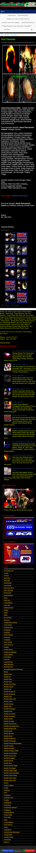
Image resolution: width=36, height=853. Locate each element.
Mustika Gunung (8, 704)
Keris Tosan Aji (8, 645)
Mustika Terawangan (10, 768)
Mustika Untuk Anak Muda (11, 773)
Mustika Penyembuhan (10, 753)
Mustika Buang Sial (9, 694)
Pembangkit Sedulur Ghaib (20, 389)
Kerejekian (7, 640)
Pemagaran (7, 795)
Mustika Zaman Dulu (10, 780)
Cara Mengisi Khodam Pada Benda (23, 442)
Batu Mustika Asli (23, 15)
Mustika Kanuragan (9, 709)
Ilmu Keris (7, 620)
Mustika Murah (8, 736)
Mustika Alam (8, 682)
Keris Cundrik (8, 642)
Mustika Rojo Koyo (20, 196)
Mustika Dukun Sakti (10, 699)
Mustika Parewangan (10, 741)
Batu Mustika (8, 583)
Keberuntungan (8, 635)
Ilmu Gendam (8, 617)
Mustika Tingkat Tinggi (10, 770)
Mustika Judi (7, 706)
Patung (6, 788)
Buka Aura (7, 600)
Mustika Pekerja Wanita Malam (13, 743)
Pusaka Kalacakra (18, 402)
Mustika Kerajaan (9, 721)
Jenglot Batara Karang (10, 622)
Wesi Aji (6, 842)
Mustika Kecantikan (9, 714)
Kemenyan (7, 637)
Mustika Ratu (8, 763)
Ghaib (5, 612)
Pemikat (6, 800)
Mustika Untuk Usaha (10, 778)
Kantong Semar (8, 627)
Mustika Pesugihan (9, 758)
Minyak (6, 672)
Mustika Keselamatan (10, 723)
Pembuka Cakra (8, 797)
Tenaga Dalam (14, 34)
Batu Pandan (7, 585)
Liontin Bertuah (8, 662)
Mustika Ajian (8, 679)
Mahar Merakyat (8, 664)
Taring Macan (8, 830)
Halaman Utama (8, 850)
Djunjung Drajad (8, 607)
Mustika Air (7, 677)
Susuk (6, 827)
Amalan (6, 573)
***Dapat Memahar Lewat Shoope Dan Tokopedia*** (17, 26)
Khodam (6, 647)
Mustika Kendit (8, 719)
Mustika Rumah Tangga (10, 765)
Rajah (5, 820)
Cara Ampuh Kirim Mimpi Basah (22, 455)
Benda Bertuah (8, 595)
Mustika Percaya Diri (10, 756)
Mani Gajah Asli (8, 667)
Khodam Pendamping (10, 652)
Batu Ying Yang (8, 590)
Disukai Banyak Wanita (19, 415)
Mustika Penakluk (9, 748)
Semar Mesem (8, 825)
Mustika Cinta (8, 696)
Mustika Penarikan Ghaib (11, 751)
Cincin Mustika (8, 603)
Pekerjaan (7, 790)
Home (2, 34)
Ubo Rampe (7, 839)
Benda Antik (7, 593)
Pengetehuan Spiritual (10, 807)
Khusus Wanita (8, 654)
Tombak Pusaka (8, 837)
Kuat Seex (7, 659)
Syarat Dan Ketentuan (28, 22)
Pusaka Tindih (8, 815)
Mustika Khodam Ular (10, 728)
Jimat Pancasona (8, 39)
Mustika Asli (7, 689)
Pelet (5, 792)
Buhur (6, 598)
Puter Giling (7, 817)
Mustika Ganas (8, 701)
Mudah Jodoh (8, 674)
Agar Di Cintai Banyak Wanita (21, 428)
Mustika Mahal (8, 731)
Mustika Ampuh (8, 686)
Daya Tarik (7, 605)
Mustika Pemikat (9, 746)
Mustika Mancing (9, 733)
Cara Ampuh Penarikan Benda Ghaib (24, 351)
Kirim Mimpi (7, 657)
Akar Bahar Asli (8, 571)
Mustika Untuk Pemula (10, 775)
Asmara (6, 575)
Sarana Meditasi (8, 822)
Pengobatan (7, 810)
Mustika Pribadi (8, 761)
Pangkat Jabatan (9, 785)
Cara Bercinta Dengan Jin (20, 364)
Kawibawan (7, 630)
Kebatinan (7, 34)
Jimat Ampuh (8, 625)
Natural (6, 783)
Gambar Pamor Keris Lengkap (10, 22)
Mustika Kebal (8, 711)
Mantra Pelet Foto (18, 375)
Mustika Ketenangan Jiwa (11, 726)
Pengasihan (7, 805)
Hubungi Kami (29, 850)
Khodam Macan (8, 649)
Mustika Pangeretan (10, 738)
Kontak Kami (12, 15)
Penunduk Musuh (9, 812)
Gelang (6, 610)
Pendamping (7, 802)
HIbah (5, 615)
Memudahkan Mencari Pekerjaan (13, 669)
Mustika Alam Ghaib (10, 684)
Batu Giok (7, 580)
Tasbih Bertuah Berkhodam (12, 832)
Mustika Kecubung (9, 716)
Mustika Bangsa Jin (9, 691)
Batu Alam (7, 578)
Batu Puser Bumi (9, 588)
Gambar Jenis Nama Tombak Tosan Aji (18, 19)
